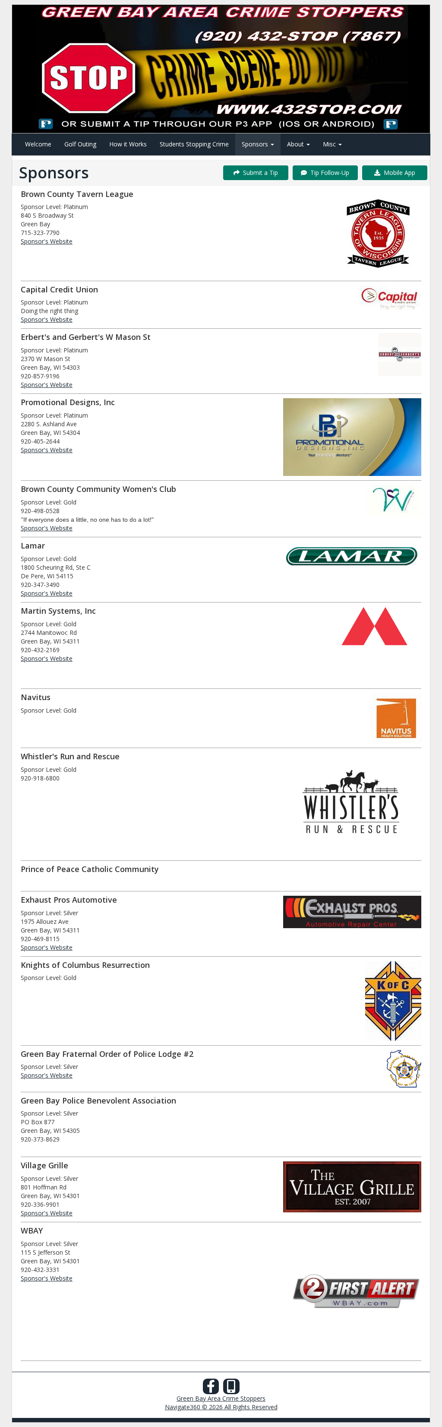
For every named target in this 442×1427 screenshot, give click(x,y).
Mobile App (397, 172)
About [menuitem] (296, 144)
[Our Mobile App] (231, 1389)
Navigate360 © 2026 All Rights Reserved (221, 1407)
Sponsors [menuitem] (256, 144)
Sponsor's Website (47, 241)
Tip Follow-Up (328, 172)
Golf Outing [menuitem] (80, 144)
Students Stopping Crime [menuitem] (194, 144)
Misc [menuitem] (330, 144)
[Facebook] (211, 1389)
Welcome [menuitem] (38, 144)
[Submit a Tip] (221, 68)
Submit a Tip (259, 172)
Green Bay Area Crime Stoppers (221, 1398)
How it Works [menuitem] (128, 144)
